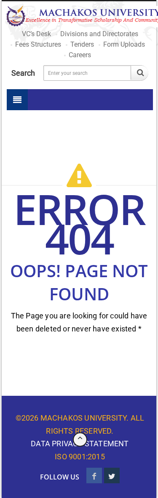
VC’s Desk (36, 34)
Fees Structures (38, 44)
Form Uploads (124, 44)
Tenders (82, 44)
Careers (80, 55)
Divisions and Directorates (99, 34)
